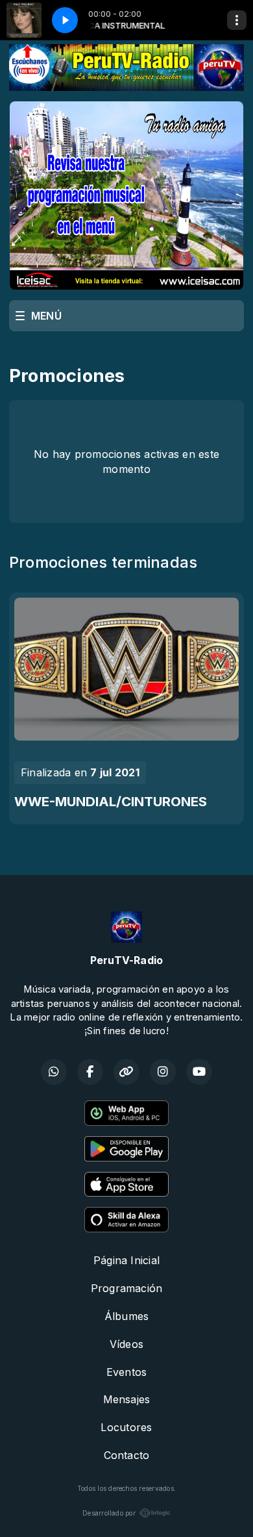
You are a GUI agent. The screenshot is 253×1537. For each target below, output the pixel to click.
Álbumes (126, 1316)
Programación (127, 1288)
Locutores (126, 1427)
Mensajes (127, 1399)
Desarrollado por (109, 1513)
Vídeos (126, 1344)
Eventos (126, 1372)
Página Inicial (126, 1260)
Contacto (127, 1455)
